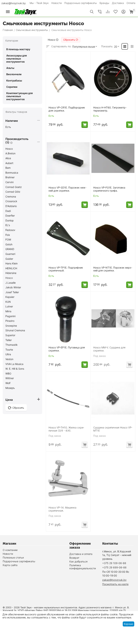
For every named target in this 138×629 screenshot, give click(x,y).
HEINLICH (11, 268)
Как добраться (78, 561)
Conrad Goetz (13, 187)
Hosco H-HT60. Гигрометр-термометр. (109, 109)
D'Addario (11, 206)
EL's (7, 225)
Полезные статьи (13, 557)
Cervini (9, 182)
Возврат (74, 557)
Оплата (130, 2)
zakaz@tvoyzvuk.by (13, 3)
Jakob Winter (13, 287)
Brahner (10, 177)
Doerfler (10, 215)
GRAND (9, 249)
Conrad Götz (12, 191)
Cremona (10, 196)
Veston (9, 359)
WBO (8, 373)
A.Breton (10, 153)
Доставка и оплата (80, 553)
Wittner (9, 378)
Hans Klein (11, 263)
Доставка (118, 2)
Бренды (104, 2)
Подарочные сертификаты (80, 2)
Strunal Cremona (15, 330)
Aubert (9, 163)
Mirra (8, 311)
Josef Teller (12, 292)
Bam (8, 167)
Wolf (7, 383)
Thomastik (11, 344)
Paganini (10, 316)
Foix (7, 234)
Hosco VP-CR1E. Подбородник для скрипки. (67, 109)
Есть (8, 126)
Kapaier (9, 296)
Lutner (9, 306)
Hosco (9, 148)
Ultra (8, 354)
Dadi (8, 210)
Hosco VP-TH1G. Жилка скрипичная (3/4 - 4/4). (66, 429)
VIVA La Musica (14, 363)
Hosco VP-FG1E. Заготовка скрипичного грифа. (109, 189)
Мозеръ (10, 387)
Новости (56, 2)
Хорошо (128, 623)
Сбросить (69, 39)
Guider (9, 258)
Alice (8, 158)
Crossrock (11, 201)
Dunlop (9, 220)
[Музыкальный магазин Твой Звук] (25, 11)
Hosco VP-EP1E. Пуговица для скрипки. (67, 349)
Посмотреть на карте (115, 584)
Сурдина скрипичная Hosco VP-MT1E (112, 429)
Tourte (9, 349)
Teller (8, 340)
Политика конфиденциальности (82, 567)
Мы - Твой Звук (39, 2)
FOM (8, 239)
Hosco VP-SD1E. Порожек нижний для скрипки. (67, 189)
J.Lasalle (10, 282)
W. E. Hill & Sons (14, 368)
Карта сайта (10, 565)
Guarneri (10, 253)
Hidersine (10, 272)
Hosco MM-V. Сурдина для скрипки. (109, 349)
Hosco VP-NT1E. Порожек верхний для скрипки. (112, 269)
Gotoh (8, 244)
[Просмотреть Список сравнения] (107, 12)
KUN (8, 301)
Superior (10, 335)
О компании (10, 549)
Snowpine (11, 325)
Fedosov (10, 229)
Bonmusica (11, 172)
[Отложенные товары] (115, 12)
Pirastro (9, 320)
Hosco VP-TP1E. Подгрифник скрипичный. (66, 269)
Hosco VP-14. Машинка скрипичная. (62, 509)
